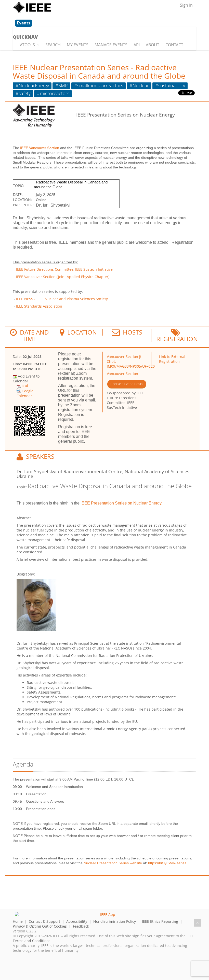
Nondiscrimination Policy (114, 921)
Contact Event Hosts (126, 383)
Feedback (81, 926)
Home (18, 921)
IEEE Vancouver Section (39, 148)
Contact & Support (44, 921)
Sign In (186, 5)
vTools (27, 45)
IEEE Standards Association (39, 306)
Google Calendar (25, 393)
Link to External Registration (172, 359)
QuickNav (25, 37)
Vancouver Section (122, 373)
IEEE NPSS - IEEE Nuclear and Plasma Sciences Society (62, 298)
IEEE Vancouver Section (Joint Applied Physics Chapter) (62, 276)
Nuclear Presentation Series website (113, 863)
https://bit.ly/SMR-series (167, 863)
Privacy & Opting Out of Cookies (40, 926)
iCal (25, 385)
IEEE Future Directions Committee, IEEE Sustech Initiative (64, 269)
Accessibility (76, 921)
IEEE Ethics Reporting (160, 921)
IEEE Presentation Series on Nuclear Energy (121, 503)
